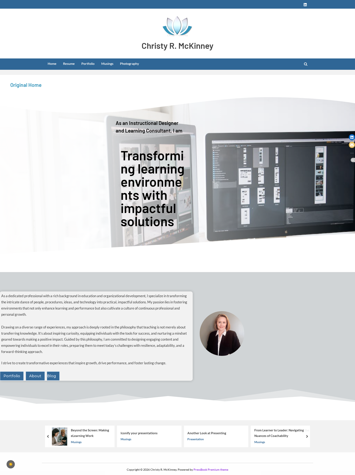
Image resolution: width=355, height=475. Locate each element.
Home (52, 63)
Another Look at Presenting (206, 433)
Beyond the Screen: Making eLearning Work (90, 433)
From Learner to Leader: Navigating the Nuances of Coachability (281, 433)
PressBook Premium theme (211, 469)
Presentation (195, 439)
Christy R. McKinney (177, 45)
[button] (352, 137)
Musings (107, 63)
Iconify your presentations (139, 433)
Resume (69, 63)
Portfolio (88, 63)
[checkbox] (11, 464)
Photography (129, 63)
